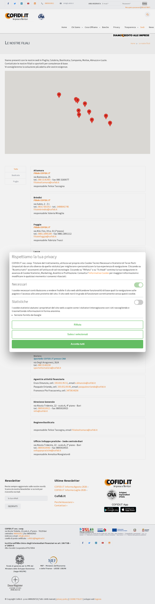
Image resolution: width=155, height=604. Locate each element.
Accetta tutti (77, 344)
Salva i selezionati (77, 334)
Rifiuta (77, 324)
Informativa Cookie (99, 272)
